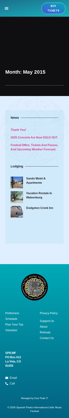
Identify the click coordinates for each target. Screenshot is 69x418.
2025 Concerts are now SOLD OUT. (34, 137)
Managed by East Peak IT (34, 398)
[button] (6, 8)
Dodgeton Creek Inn (39, 207)
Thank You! (18, 129)
